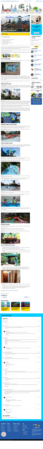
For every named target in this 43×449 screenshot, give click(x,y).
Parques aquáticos (21, 28)
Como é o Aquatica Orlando (5, 36)
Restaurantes (7, 12)
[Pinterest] (39, 427)
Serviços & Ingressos (38, 12)
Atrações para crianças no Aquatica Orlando (8, 39)
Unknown (6, 325)
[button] (1, 295)
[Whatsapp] (42, 1)
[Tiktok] (41, 1)
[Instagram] (37, 427)
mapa (5, 82)
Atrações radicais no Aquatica (6, 37)
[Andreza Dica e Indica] (37, 425)
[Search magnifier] (30, 1)
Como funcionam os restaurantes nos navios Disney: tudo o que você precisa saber (38, 69)
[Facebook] (36, 1)
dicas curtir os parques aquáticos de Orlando (12, 246)
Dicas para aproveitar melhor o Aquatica (7, 42)
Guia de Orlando (36, 100)
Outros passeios (26, 12)
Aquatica (4, 28)
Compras (18, 12)
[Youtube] (36, 427)
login (8, 417)
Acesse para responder (7, 328)
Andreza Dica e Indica (8, 409)
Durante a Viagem (13, 12)
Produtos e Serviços (16, 423)
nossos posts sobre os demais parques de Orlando (11, 290)
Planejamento (2, 12)
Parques (21, 12)
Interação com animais (14, 28)
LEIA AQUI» (35, 57)
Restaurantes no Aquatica (5, 41)
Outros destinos (32, 12)
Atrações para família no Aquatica (6, 40)
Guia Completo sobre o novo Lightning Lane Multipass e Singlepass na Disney (4, 309)
